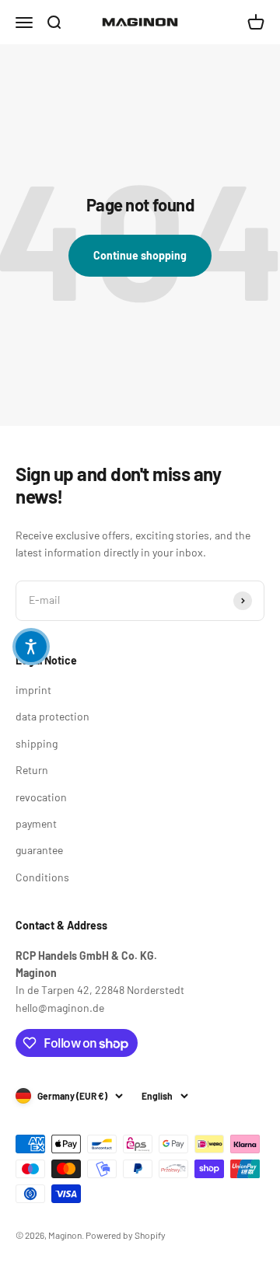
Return (32, 769)
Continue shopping (140, 255)
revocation (41, 797)
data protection (52, 716)
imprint (33, 689)
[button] (31, 646)
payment (36, 823)
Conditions (42, 877)
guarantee (39, 849)
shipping (37, 743)
